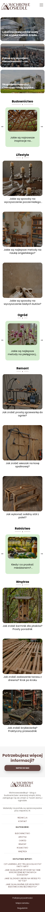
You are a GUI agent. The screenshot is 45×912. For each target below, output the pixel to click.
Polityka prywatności (22, 898)
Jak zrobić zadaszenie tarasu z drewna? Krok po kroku (22, 678)
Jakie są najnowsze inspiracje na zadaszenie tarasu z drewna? (22, 139)
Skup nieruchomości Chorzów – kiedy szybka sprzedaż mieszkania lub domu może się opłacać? (18, 86)
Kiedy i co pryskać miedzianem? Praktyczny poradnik (22, 566)
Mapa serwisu (22, 903)
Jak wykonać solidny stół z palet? (22, 516)
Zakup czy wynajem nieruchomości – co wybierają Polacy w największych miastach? (18, 60)
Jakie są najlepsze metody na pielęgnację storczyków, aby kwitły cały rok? (22, 352)
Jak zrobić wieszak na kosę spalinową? (22, 465)
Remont (22, 368)
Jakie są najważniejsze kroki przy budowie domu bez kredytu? (23, 885)
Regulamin (22, 908)
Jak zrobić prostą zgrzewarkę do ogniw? (22, 414)
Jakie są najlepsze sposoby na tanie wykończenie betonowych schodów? (22, 872)
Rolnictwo (22, 528)
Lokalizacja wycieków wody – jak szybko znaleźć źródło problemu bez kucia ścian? (20, 33)
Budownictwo (22, 101)
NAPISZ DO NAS (22, 768)
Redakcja (22, 817)
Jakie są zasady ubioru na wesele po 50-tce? (22, 879)
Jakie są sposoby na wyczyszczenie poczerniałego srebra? (22, 200)
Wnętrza (22, 582)
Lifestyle (22, 155)
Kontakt (22, 821)
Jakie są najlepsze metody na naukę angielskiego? (22, 251)
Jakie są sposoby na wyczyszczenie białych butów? (22, 302)
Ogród (23, 315)
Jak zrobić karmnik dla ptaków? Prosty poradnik (22, 627)
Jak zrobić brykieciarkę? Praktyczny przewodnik (22, 729)
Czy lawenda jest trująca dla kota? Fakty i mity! (22, 865)
